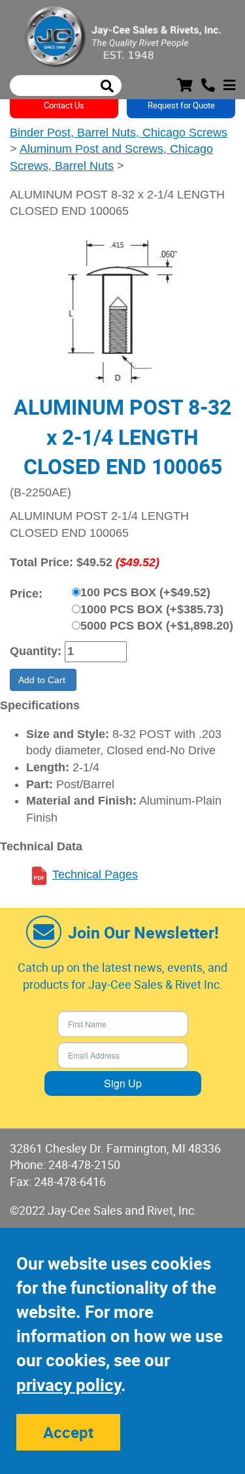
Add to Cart (43, 680)
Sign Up (123, 1083)
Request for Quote (181, 105)
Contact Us (64, 105)
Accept (68, 1432)
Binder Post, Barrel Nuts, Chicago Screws (118, 132)
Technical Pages (95, 874)
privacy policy (68, 1384)
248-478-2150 (84, 1164)
